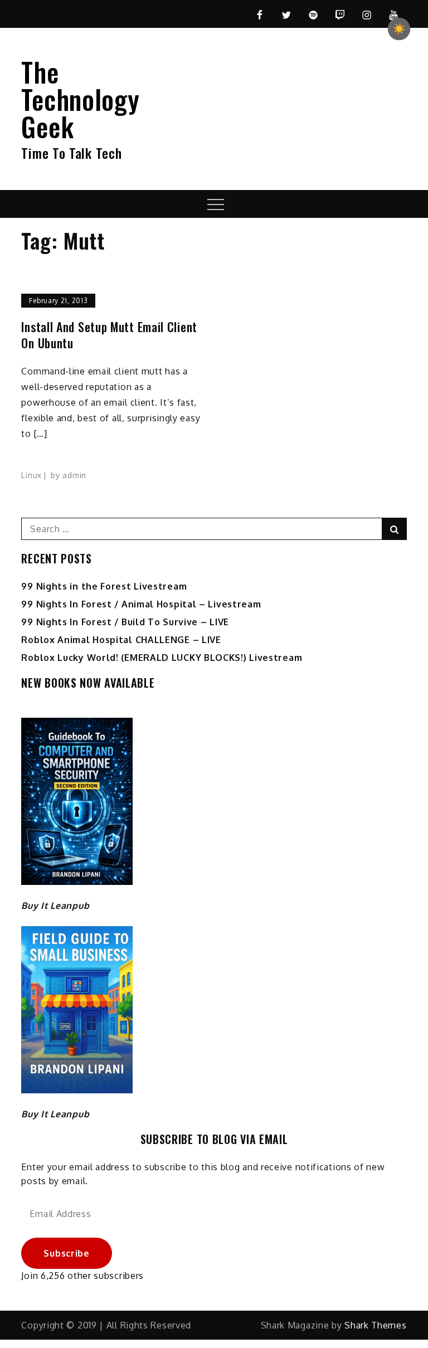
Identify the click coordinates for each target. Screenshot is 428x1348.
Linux (31, 475)
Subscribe (66, 1253)
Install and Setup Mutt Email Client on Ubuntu (109, 335)
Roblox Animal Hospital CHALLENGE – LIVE (121, 639)
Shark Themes (375, 1325)
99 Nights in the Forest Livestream (104, 586)
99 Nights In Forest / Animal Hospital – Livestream (141, 604)
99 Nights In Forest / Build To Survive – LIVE (125, 621)
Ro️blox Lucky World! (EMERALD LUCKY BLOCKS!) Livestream (161, 657)
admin (74, 475)
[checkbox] (399, 29)
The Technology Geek (80, 99)
